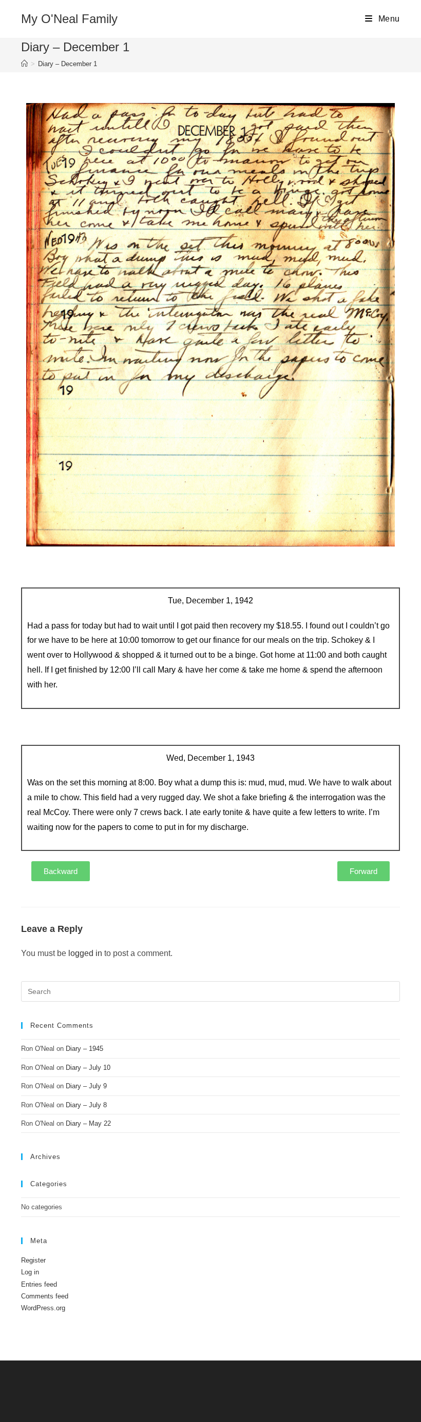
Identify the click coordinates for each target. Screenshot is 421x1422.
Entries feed (39, 1284)
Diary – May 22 (88, 1123)
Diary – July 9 (86, 1086)
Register (33, 1260)
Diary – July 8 (86, 1105)
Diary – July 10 (88, 1067)
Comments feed (44, 1296)
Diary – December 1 (67, 64)
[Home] (24, 64)
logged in (85, 953)
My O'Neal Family (69, 19)
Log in (30, 1272)
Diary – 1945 (84, 1048)
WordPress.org (43, 1308)
